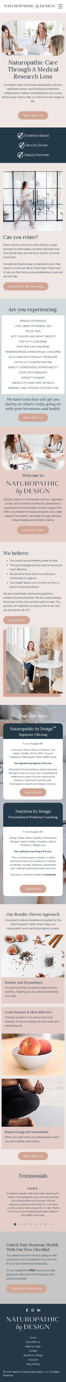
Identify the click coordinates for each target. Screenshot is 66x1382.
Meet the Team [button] (33, 530)
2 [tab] (20, 1224)
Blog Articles (33, 1364)
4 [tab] (30, 1224)
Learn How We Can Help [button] (25, 286)
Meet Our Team (33, 1346)
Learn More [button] (16, 620)
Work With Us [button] (33, 115)
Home (33, 1337)
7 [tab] (45, 1224)
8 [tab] (51, 1224)
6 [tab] (40, 1224)
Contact (33, 1351)
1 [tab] (15, 1224)
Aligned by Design (33, 1355)
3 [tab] (25, 1224)
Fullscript (33, 1359)
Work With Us (33, 1342)
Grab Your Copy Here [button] (26, 1288)
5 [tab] (35, 1224)
